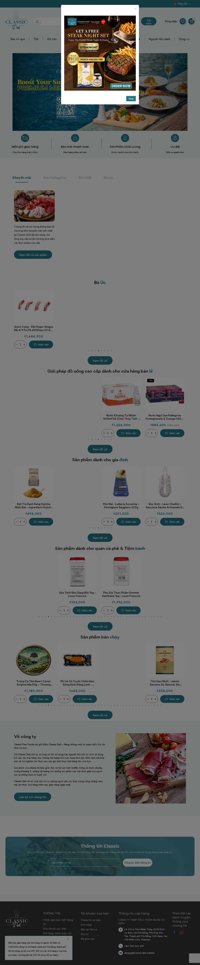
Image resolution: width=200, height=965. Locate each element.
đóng (131, 98)
